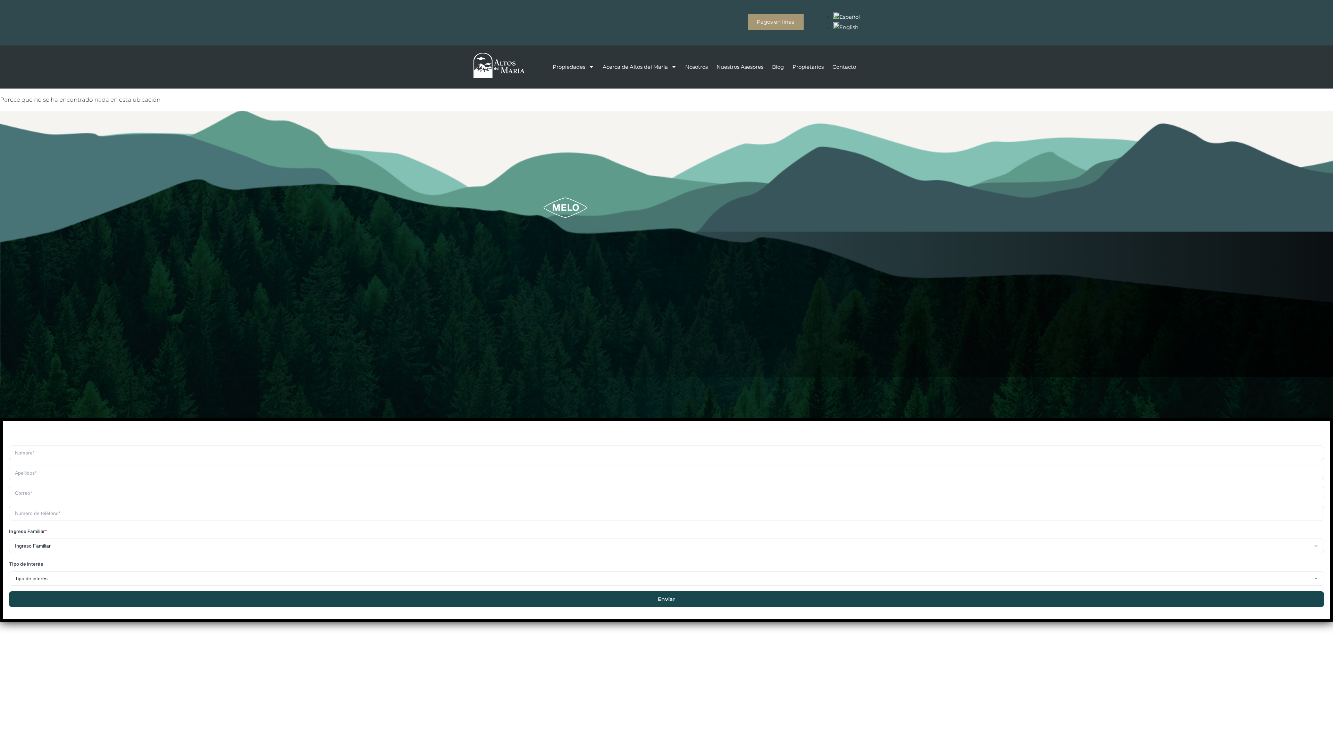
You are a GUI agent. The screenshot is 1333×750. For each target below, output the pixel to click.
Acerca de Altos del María (635, 67)
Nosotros (696, 67)
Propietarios (808, 67)
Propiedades (569, 67)
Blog (778, 67)
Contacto (844, 67)
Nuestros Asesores (739, 67)
